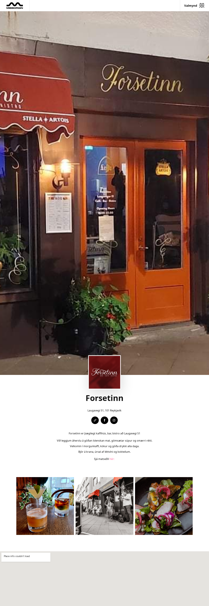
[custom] (95, 420)
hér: (112, 459)
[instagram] (114, 420)
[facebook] (104, 420)
